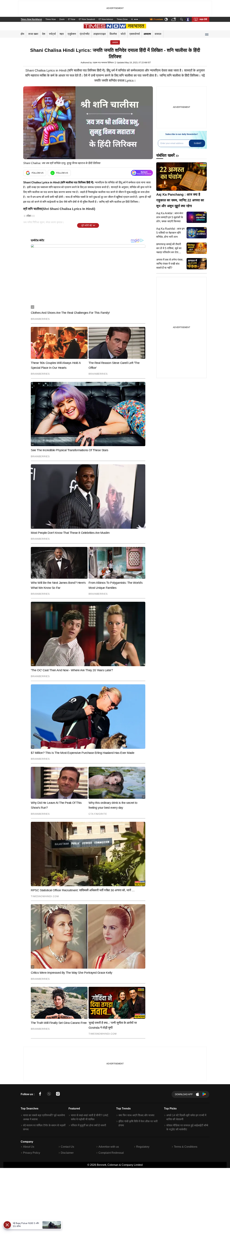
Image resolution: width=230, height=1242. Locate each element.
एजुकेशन (72, 33)
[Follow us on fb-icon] (40, 1094)
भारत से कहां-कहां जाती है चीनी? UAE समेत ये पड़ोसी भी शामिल (89, 1117)
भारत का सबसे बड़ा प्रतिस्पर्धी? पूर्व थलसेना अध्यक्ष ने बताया (44, 1117)
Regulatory (142, 1146)
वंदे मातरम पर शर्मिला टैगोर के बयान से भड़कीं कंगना (44, 1127)
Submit (197, 143)
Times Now (50, 19)
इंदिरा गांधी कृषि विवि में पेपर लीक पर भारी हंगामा (138, 1123)
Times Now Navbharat (31, 19)
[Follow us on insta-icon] (58, 1094)
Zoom (61, 19)
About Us (28, 1146)
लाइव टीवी (203, 19)
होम (22, 33)
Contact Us (67, 1146)
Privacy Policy (31, 1152)
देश (43, 33)
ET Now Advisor (106, 19)
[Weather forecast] (174, 19)
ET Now (71, 19)
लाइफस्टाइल (99, 33)
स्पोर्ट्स (52, 33)
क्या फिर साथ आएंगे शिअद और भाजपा (136, 1115)
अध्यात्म (147, 33)
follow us (37, 173)
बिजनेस (113, 33)
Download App (184, 1094)
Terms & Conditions (185, 1146)
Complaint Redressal (111, 1152)
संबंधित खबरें (165, 155)
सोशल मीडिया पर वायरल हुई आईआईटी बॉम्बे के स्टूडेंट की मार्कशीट (187, 1127)
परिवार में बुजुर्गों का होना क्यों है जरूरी (88, 1125)
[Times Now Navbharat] (115, 26)
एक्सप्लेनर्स (134, 33)
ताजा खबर (33, 33)
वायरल (158, 33)
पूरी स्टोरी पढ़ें (86, 225)
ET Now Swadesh (87, 19)
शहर (62, 33)
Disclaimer (67, 1152)
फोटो (123, 33)
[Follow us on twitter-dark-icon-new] (49, 1094)
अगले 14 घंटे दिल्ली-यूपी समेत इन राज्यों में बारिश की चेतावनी (186, 1117)
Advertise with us (108, 1146)
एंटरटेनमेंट (85, 33)
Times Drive (122, 19)
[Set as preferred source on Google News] (142, 173)
